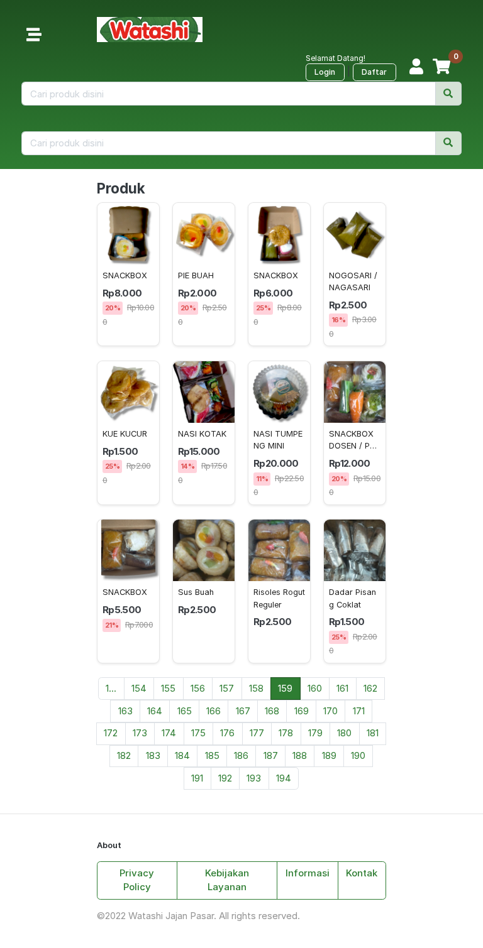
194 (283, 778)
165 (184, 711)
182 (124, 755)
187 (271, 755)
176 (227, 733)
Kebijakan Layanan (227, 880)
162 (370, 688)
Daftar (374, 72)
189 (329, 755)
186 (241, 755)
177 (257, 733)
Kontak (361, 873)
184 (182, 755)
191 (197, 778)
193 (254, 778)
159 (285, 688)
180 (344, 733)
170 (330, 711)
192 (225, 778)
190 (358, 755)
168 (272, 711)
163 (125, 711)
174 (169, 733)
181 (373, 733)
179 (315, 733)
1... (111, 688)
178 (286, 733)
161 (342, 688)
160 (315, 688)
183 (153, 755)
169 (301, 711)
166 (213, 711)
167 (243, 711)
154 (139, 688)
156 (198, 688)
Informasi (308, 873)
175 (198, 733)
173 (140, 733)
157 (226, 688)
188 (299, 755)
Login (325, 72)
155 (168, 688)
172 (111, 733)
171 (359, 711)
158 (256, 688)
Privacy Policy (136, 880)
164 (154, 711)
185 (212, 755)
